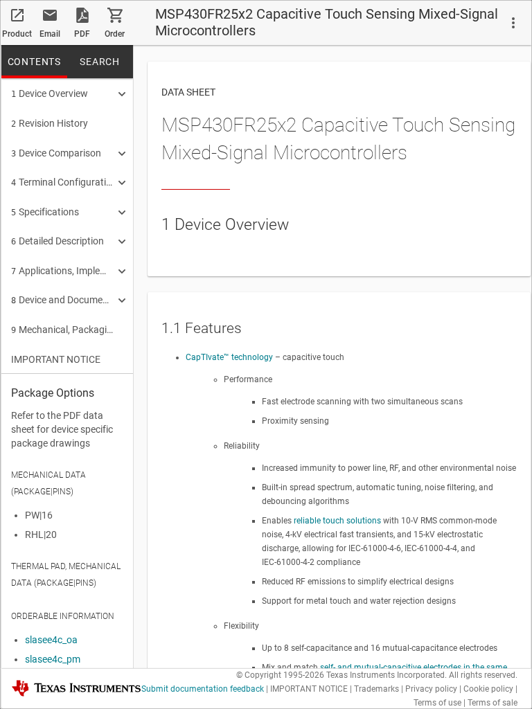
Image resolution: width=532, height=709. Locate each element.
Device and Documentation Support (62, 299)
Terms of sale (492, 703)
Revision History (49, 123)
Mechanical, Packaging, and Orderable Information (62, 329)
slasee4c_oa (51, 639)
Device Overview (49, 93)
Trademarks (376, 689)
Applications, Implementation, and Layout (62, 270)
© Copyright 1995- (280, 675)
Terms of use (437, 703)
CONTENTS (34, 61)
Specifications (45, 211)
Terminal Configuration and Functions (62, 182)
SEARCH (100, 61)
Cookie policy (488, 689)
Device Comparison (56, 153)
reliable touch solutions (337, 521)
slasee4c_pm (52, 659)
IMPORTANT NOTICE (55, 359)
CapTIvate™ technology (230, 357)
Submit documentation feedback (202, 689)
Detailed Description (57, 240)
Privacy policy (431, 689)
